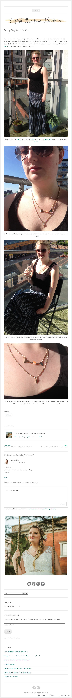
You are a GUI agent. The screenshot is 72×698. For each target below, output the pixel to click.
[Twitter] (34, 687)
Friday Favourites (9, 664)
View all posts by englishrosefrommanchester (29, 437)
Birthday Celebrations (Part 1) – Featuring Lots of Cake (54, 446)
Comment (62, 504)
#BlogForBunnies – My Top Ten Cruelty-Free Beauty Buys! (22, 656)
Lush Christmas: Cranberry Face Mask (15, 651)
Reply (5, 477)
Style (12, 426)
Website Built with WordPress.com (36, 693)
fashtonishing (15, 460)
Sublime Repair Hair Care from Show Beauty (17, 672)
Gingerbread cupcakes (11, 676)
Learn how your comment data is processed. (42, 509)
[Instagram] (38, 687)
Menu (37, 10)
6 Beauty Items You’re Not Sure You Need (16, 660)
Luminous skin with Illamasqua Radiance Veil (17, 668)
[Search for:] (13, 593)
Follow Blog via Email (11, 615)
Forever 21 (7, 46)
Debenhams (48, 139)
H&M (32, 139)
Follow (8, 631)
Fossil (36, 142)
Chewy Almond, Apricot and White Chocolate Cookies (17, 446)
